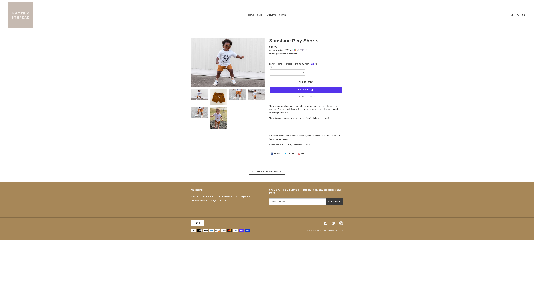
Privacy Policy (208, 196)
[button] (288, 50)
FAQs (213, 200)
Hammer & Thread (320, 230)
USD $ (197, 223)
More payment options (306, 96)
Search (194, 196)
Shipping (273, 54)
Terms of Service (199, 200)
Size (272, 67)
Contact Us (225, 200)
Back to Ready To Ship (269, 172)
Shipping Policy (243, 196)
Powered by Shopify (335, 230)
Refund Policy (225, 196)
